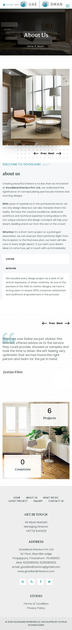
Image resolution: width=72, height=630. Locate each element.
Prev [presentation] (43, 153)
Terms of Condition (36, 604)
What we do (50, 497)
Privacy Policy (36, 608)
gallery (38, 501)
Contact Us (56, 501)
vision (10, 259)
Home (30, 46)
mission (11, 268)
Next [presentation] (51, 153)
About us (31, 497)
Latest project (18, 501)
